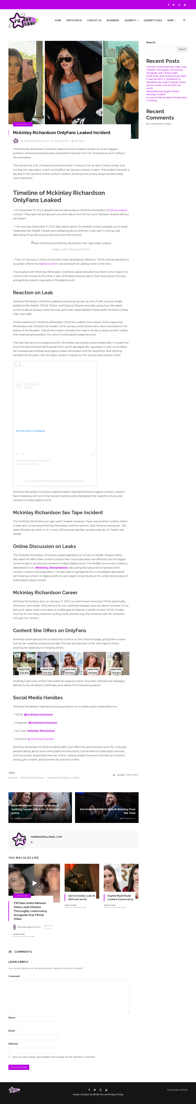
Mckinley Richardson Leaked (64, 778)
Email (12, 1030)
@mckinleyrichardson (41, 739)
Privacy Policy (115, 1094)
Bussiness (113, 20)
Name (12, 1017)
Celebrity (130, 20)
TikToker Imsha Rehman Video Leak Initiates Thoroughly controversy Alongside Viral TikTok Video (30, 911)
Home (58, 20)
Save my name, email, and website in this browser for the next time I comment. (54, 1057)
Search (150, 42)
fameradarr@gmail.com (36, 141)
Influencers (23, 124)
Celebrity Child (153, 20)
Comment (14, 976)
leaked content (48, 263)
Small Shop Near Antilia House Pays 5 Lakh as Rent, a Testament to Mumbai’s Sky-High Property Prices (166, 79)
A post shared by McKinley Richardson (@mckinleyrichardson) (54, 481)
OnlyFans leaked (116, 210)
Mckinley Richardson (33, 778)
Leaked (14, 778)
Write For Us (74, 20)
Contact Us (94, 20)
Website (13, 1043)
